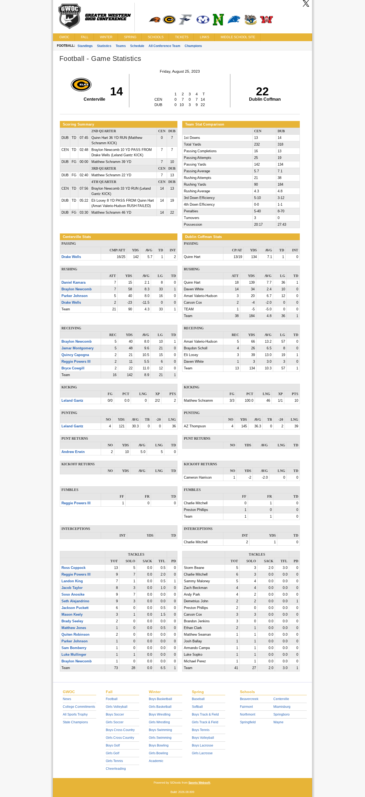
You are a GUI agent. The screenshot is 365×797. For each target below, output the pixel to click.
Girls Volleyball (116, 707)
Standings (85, 46)
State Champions (75, 722)
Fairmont (246, 707)
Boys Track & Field (205, 714)
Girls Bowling (158, 753)
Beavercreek (249, 699)
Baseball (198, 699)
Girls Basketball (160, 707)
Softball (197, 707)
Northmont (247, 714)
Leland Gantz (72, 401)
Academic (156, 761)
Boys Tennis (200, 730)
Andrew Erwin (73, 452)
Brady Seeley (72, 621)
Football (112, 699)
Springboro (281, 714)
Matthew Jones (73, 628)
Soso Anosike (72, 594)
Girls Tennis (114, 761)
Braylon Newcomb (76, 289)
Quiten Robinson (75, 634)
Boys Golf (113, 745)
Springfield (248, 722)
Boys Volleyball (203, 738)
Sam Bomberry (73, 648)
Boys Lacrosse (202, 745)
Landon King (72, 581)
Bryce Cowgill (72, 368)
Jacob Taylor (72, 588)
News (67, 699)
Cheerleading (116, 769)
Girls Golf (112, 753)
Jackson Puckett (74, 608)
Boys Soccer (115, 714)
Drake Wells (71, 257)
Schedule (137, 46)
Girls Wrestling (159, 722)
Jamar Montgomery (77, 348)
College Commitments (79, 707)
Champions (193, 46)
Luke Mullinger (73, 655)
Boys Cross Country (120, 730)
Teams (121, 46)
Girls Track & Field (205, 722)
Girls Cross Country (120, 738)
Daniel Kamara (73, 282)
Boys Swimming (160, 730)
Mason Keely (72, 614)
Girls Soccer (114, 722)
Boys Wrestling (159, 714)
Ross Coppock (73, 568)
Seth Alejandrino (75, 601)
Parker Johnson (74, 296)
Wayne (278, 722)
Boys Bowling (159, 745)
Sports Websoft (199, 782)
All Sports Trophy (75, 714)
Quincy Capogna (75, 355)
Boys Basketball (160, 699)
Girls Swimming (160, 738)
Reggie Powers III (76, 362)
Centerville (281, 699)
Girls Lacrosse (202, 753)
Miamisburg (281, 707)
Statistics (104, 46)
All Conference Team (164, 46)
